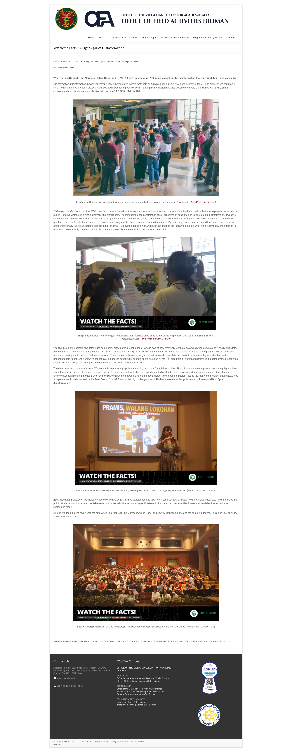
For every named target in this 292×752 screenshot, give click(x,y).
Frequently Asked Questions (208, 37)
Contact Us (233, 37)
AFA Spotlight (148, 37)
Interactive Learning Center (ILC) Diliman (136, 704)
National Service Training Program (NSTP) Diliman (141, 691)
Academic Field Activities (124, 37)
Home (90, 37)
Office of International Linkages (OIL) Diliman (138, 681)
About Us (103, 37)
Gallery (163, 37)
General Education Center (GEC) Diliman (136, 694)
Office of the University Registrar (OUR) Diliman (139, 689)
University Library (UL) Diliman (131, 702)
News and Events (180, 37)
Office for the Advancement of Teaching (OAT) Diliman (143, 678)
